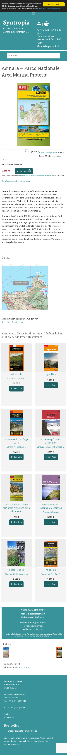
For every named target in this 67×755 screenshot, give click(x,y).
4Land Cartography (48, 152)
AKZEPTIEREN (53, 4)
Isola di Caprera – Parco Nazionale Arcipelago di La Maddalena (16, 508)
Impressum (9, 717)
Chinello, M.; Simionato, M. (16, 574)
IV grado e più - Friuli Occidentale (50, 441)
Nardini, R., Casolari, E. (16, 378)
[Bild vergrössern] (33, 145)
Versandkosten (10, 741)
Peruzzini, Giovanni (51, 512)
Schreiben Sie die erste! (13, 322)
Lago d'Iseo (51, 374)
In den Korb (22, 171)
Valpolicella (16, 374)
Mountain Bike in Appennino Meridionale (50, 506)
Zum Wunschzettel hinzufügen (16, 180)
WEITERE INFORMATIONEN (49, 8)
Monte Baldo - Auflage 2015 (16, 441)
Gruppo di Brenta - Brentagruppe (22, 731)
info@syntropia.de (50, 46)
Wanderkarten (22, 667)
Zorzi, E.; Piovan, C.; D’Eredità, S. (51, 446)
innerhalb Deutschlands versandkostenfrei (35, 176)
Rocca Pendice (16, 569)
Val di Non (50, 569)
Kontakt (7, 714)
